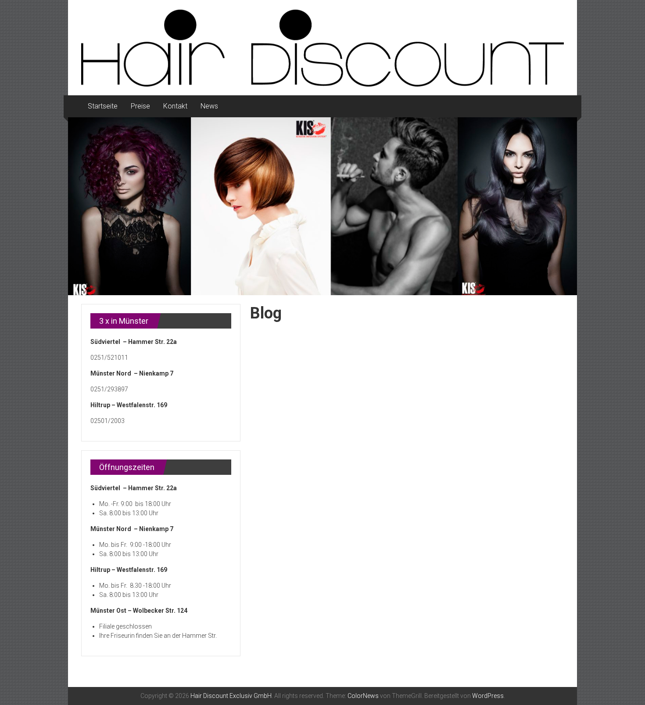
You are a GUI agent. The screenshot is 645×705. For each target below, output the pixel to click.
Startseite (103, 106)
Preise (140, 106)
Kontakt (175, 106)
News (209, 106)
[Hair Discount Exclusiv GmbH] (322, 206)
